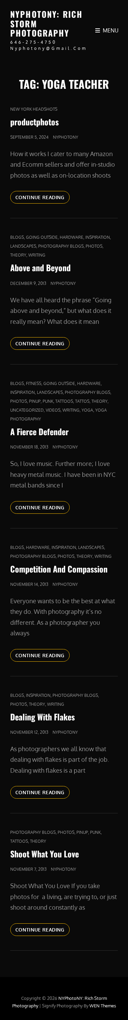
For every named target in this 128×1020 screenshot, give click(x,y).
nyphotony (65, 137)
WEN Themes (102, 1005)
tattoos (64, 401)
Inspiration (97, 237)
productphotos (34, 121)
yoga (87, 410)
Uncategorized (27, 410)
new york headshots (33, 109)
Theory (18, 255)
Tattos (82, 401)
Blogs (17, 237)
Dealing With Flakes (42, 717)
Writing (36, 255)
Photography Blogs (61, 246)
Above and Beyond (40, 267)
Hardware (71, 237)
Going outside (42, 237)
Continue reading (42, 197)
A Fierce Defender (39, 431)
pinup (35, 401)
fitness (33, 383)
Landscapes (23, 246)
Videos (53, 410)
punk (48, 401)
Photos (94, 246)
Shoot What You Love (44, 853)
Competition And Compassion (59, 569)
